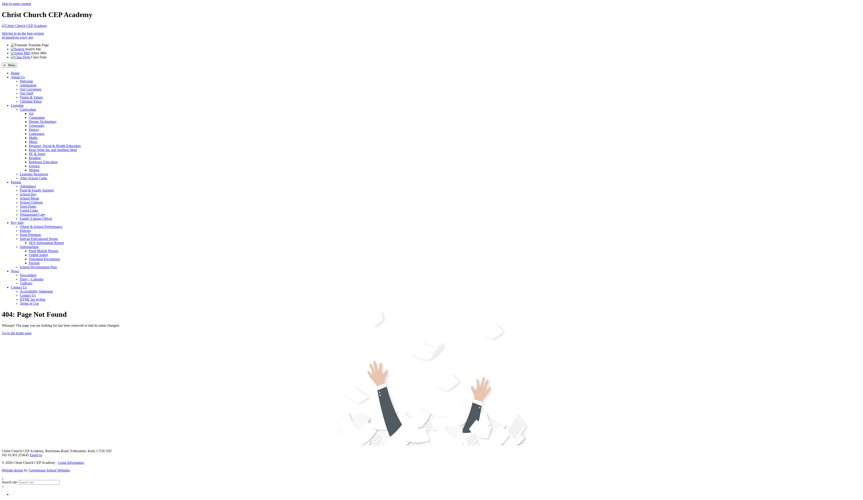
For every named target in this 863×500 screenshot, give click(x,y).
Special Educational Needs (39, 239)
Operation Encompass (44, 259)
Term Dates (28, 206)
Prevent (34, 263)
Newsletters (28, 275)
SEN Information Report (46, 243)
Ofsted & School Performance (41, 227)
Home (15, 73)
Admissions (28, 85)
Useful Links (29, 210)
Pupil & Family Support (37, 190)
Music (33, 142)
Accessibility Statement (36, 291)
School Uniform (31, 202)
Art (31, 113)
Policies (25, 231)
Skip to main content (16, 4)
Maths (33, 138)
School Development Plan (38, 267)
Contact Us (19, 287)
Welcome (26, 81)
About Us (18, 77)
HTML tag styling (32, 299)
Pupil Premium (30, 235)
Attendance (28, 186)
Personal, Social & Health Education (55, 146)
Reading (35, 158)
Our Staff (26, 93)
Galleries (26, 283)
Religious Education (43, 162)
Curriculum (28, 109)
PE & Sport (37, 154)
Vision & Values (31, 97)
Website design (12, 470)
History (34, 130)
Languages (36, 134)
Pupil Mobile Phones (43, 251)
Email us (36, 455)
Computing (37, 117)
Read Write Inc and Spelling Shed (53, 150)
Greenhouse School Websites (49, 470)
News (15, 271)
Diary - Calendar (32, 279)
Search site (9, 482)
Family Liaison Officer (36, 218)
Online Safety (38, 255)
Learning (17, 105)
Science (34, 166)
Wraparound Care (32, 214)
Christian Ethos (31, 101)
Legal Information (71, 463)
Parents (16, 182)
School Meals (29, 198)
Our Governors (30, 89)
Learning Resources (34, 174)
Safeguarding (29, 247)
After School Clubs (33, 178)
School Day (28, 194)
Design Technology (43, 121)
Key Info (17, 223)
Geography (37, 126)
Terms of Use (29, 303)
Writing (34, 170)
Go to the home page (16, 333)
